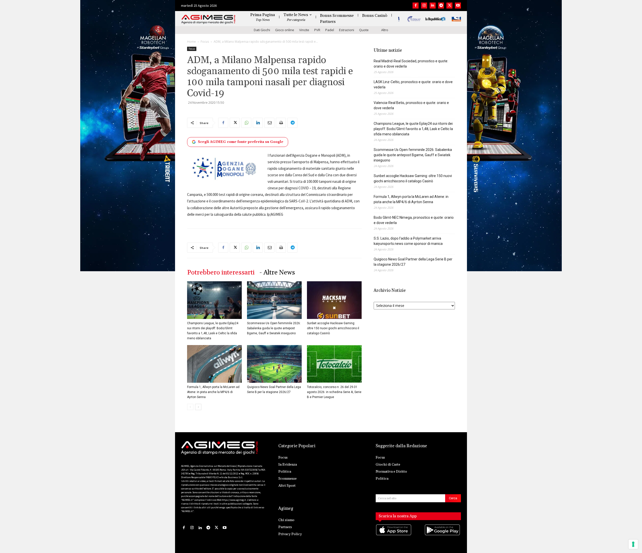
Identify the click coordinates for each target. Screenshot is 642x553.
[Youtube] (458, 6)
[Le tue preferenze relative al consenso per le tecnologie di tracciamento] (633, 544)
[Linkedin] (433, 6)
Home (191, 41)
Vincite (304, 30)
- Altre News (277, 272)
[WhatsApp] (246, 123)
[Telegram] (441, 6)
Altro (384, 30)
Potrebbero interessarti (221, 272)
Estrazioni (346, 30)
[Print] (281, 123)
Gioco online (284, 30)
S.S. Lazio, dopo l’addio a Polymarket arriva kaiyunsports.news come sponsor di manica (408, 241)
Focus (205, 41)
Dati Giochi (262, 30)
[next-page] (198, 407)
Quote (364, 30)
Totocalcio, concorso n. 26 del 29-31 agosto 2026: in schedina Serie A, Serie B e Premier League (334, 392)
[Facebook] (416, 6)
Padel (329, 30)
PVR (317, 30)
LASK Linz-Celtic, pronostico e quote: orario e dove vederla (413, 84)
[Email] (269, 123)
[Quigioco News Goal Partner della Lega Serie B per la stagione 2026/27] (274, 364)
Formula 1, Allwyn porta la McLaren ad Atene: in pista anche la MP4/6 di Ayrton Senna (213, 392)
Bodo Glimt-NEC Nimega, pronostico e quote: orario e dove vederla (414, 220)
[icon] (394, 535)
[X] (449, 6)
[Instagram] (424, 6)
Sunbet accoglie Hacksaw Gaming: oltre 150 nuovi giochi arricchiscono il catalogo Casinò (333, 328)
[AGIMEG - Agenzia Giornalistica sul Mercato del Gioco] (208, 19)
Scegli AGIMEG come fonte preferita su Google (240, 142)
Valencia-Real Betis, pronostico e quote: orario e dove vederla (411, 105)
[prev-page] (190, 407)
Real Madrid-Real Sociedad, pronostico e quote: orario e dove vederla (411, 63)
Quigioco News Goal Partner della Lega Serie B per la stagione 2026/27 (413, 261)
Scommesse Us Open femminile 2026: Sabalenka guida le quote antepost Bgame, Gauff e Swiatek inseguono (274, 328)
